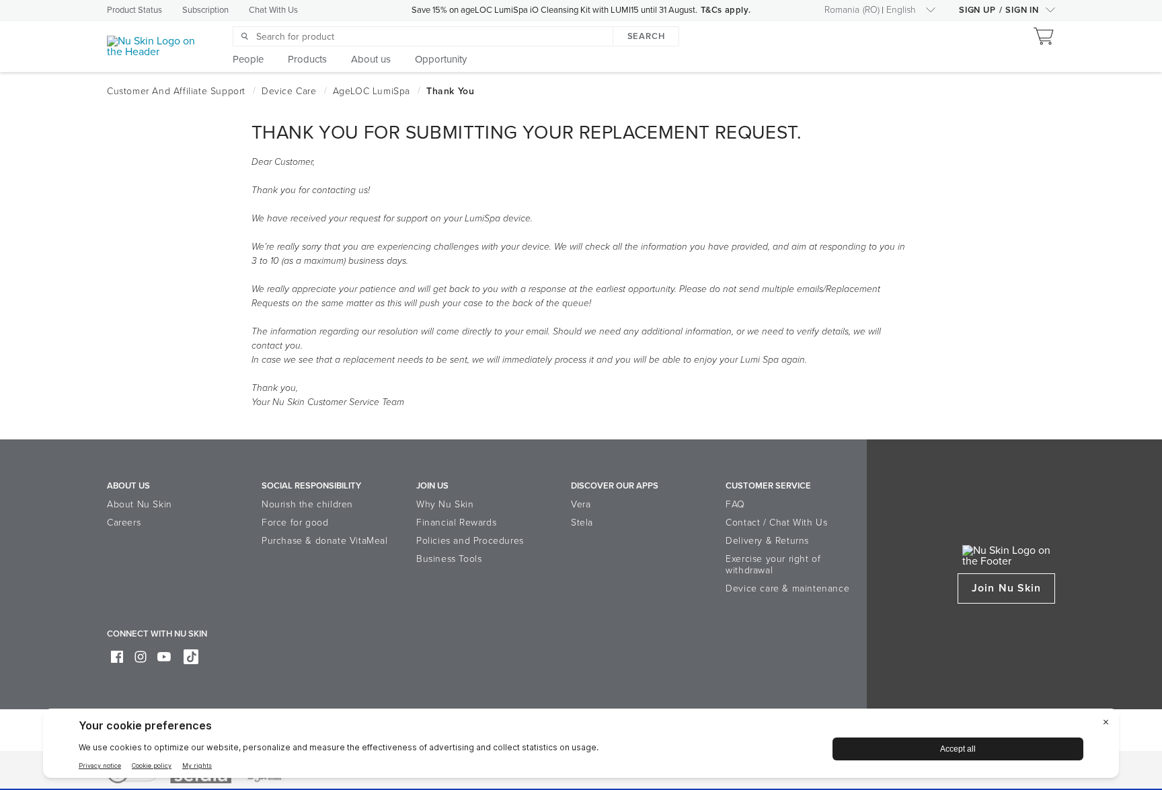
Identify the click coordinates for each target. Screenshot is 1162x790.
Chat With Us (273, 10)
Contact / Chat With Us (776, 522)
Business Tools (448, 559)
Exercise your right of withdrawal (773, 564)
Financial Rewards (456, 522)
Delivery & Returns (767, 540)
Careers (124, 522)
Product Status (134, 10)
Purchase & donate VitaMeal (325, 540)
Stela (582, 522)
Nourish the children (307, 504)
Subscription (205, 10)
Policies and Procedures (470, 540)
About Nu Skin (139, 504)
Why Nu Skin (445, 504)
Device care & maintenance (787, 588)
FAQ (735, 504)
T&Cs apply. (726, 10)
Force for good (295, 522)
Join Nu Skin (1006, 588)
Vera (580, 504)
